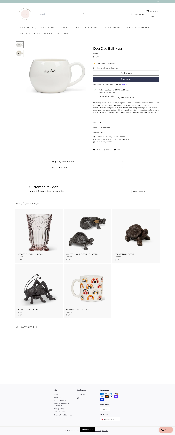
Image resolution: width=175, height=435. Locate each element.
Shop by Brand (26, 28)
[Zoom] (55, 71)
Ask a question (59, 167)
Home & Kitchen (112, 28)
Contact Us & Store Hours (64, 415)
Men (77, 28)
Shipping (96, 68)
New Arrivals (47, 28)
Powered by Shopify (101, 431)
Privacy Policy (59, 409)
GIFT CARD (63, 33)
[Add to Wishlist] (61, 219)
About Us (57, 397)
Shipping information (63, 161)
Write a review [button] (138, 192)
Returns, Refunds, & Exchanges (61, 404)
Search (56, 394)
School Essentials (28, 33)
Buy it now (126, 79)
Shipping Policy (60, 400)
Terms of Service (60, 412)
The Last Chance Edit (138, 28)
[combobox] (62, 14)
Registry (48, 33)
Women (65, 28)
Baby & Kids (91, 28)
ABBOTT (35, 203)
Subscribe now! (87, 429)
